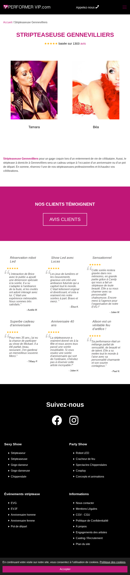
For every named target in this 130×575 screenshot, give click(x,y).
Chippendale (18, 476)
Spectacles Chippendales (91, 464)
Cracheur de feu (85, 458)
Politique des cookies (112, 562)
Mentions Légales (86, 508)
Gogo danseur (19, 464)
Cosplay (81, 470)
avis (83, 43)
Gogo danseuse (20, 470)
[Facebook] (56, 420)
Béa (96, 127)
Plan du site (83, 544)
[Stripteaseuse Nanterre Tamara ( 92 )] (34, 91)
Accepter (65, 569)
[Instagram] (74, 420)
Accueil (7, 22)
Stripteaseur (18, 453)
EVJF (14, 508)
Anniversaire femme (23, 520)
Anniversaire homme (23, 514)
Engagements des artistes (91, 532)
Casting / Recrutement (89, 538)
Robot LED (82, 453)
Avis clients (65, 219)
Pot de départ (19, 526)
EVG (14, 502)
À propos (81, 526)
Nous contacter (85, 502)
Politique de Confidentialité (92, 520)
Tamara (34, 127)
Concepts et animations (90, 476)
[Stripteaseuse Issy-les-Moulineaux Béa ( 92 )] (95, 91)
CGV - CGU (83, 514)
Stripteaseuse (19, 458)
